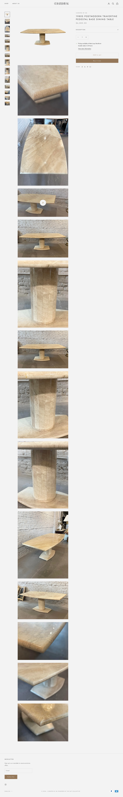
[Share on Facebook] (82, 67)
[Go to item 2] (7, 21)
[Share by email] (90, 67)
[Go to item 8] (7, 62)
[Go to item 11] (7, 86)
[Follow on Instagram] (6, 785)
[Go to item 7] (7, 55)
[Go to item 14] (7, 103)
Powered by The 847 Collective (69, 791)
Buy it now (97, 61)
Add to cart (97, 55)
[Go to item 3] (7, 29)
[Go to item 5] (7, 41)
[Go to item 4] (7, 35)
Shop (7, 3)
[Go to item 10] (7, 79)
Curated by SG (81, 13)
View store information (84, 49)
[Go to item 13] (7, 98)
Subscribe (11, 777)
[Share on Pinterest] (87, 67)
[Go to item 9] (7, 70)
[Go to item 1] (7, 14)
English (7, 791)
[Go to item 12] (7, 92)
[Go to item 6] (7, 48)
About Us (16, 3)
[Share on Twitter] (85, 67)
